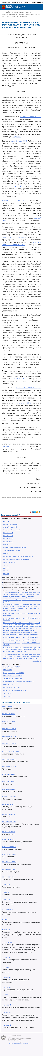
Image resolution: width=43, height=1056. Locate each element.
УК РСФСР (7, 693)
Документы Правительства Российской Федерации (21, 585)
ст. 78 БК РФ (6, 929)
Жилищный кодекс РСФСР (12, 676)
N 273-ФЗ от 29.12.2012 (9, 729)
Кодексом (17, 137)
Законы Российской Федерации (14, 580)
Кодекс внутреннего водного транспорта (18, 556)
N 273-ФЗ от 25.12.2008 (9, 759)
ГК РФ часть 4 (8, 541)
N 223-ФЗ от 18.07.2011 (9, 822)
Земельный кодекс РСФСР (12, 678)
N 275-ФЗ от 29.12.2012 (9, 744)
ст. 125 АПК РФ (6, 1025)
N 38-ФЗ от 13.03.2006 (9, 766)
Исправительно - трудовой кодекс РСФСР (18, 681)
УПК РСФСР (7, 696)
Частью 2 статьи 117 (13, 200)
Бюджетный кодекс (10, 524)
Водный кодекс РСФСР (11, 667)
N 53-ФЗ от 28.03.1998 (9, 869)
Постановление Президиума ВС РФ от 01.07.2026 (20, 637)
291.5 (22, 446)
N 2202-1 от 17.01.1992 (8, 832)
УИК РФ (6, 568)
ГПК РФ (6, 544)
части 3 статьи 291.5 (28, 388)
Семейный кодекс (9, 562)
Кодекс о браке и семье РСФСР (14, 690)
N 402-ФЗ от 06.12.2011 (9, 789)
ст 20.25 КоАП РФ (7, 909)
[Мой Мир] (39, 512)
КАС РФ (6, 553)
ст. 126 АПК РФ (6, 1005)
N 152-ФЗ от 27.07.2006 (9, 847)
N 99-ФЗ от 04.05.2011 (8, 804)
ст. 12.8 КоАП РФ (7, 942)
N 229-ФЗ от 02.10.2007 (9, 862)
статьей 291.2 (9, 446)
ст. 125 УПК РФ (6, 987)
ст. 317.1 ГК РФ (6, 892)
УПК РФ (6, 574)
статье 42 (18, 186)
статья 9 (19, 379)
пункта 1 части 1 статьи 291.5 (14, 237)
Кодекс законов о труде (11, 687)
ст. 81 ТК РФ (5, 919)
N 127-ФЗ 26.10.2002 (8, 839)
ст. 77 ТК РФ (5, 967)
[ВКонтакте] (33, 512)
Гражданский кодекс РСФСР (13, 673)
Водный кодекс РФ (10, 527)
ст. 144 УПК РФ (6, 977)
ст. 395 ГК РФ (6, 899)
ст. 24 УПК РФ (6, 995)
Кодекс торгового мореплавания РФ (16, 559)
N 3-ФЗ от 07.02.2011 (8, 781)
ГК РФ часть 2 (8, 536)
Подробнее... (36, 661)
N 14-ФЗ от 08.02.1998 (8, 814)
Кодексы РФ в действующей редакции (17, 518)
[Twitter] (35, 512)
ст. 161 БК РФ (6, 957)
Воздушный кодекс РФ (11, 530)
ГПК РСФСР (7, 670)
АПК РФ (6, 521)
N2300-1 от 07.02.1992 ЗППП (10, 751)
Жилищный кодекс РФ (11, 550)
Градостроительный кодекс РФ (14, 547)
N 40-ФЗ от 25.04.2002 (9, 721)
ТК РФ (5, 565)
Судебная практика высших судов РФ (17, 577)
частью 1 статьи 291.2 (30, 117)
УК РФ (5, 571)
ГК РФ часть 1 (8, 533)
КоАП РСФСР (8, 684)
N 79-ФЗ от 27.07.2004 (9, 736)
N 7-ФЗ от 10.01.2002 (8, 774)
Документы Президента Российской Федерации (20, 582)
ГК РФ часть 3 (8, 539)
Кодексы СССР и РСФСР (11, 664)
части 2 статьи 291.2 (19, 141)
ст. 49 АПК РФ (6, 1012)
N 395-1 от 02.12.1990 (8, 877)
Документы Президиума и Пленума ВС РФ (18, 590)
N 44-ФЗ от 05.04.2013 (9, 854)
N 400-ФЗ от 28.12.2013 (9, 706)
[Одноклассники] (37, 512)
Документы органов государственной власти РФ (20, 587)
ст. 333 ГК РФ (6, 884)
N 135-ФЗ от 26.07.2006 (9, 796)
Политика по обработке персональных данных (18, 1043)
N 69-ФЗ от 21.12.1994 (8, 714)
